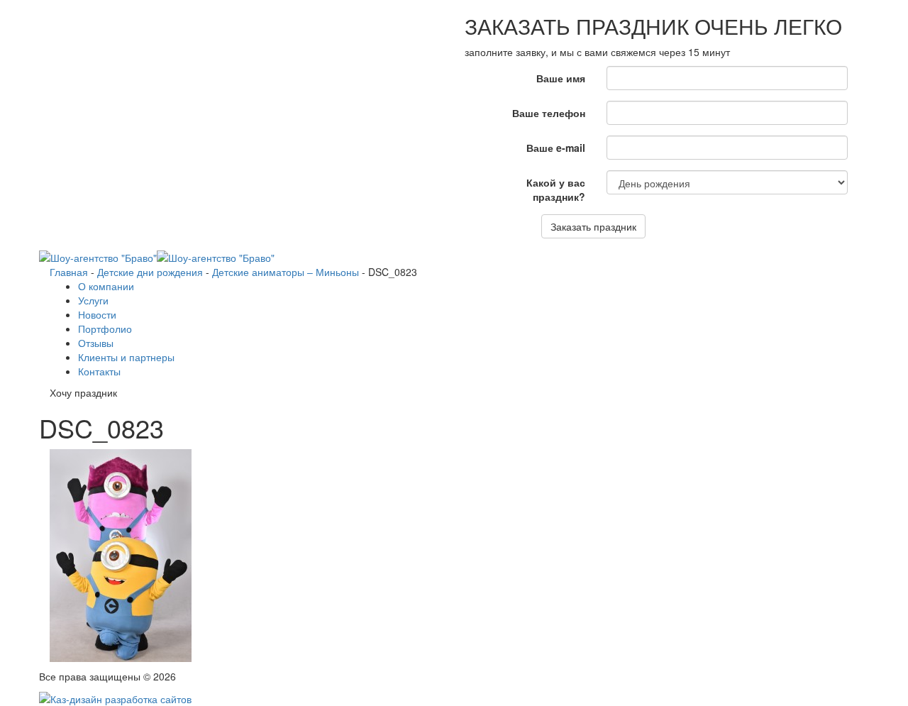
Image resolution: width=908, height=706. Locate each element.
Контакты (99, 371)
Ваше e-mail (555, 147)
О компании (106, 286)
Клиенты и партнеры (126, 357)
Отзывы (96, 343)
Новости (97, 314)
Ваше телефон (548, 113)
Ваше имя (560, 78)
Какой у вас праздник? (555, 189)
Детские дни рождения (150, 272)
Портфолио (105, 328)
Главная (69, 272)
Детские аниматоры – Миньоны (285, 272)
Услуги (93, 300)
